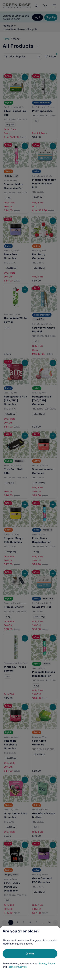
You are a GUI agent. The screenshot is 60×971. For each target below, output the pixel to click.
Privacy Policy (47, 963)
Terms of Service (17, 967)
